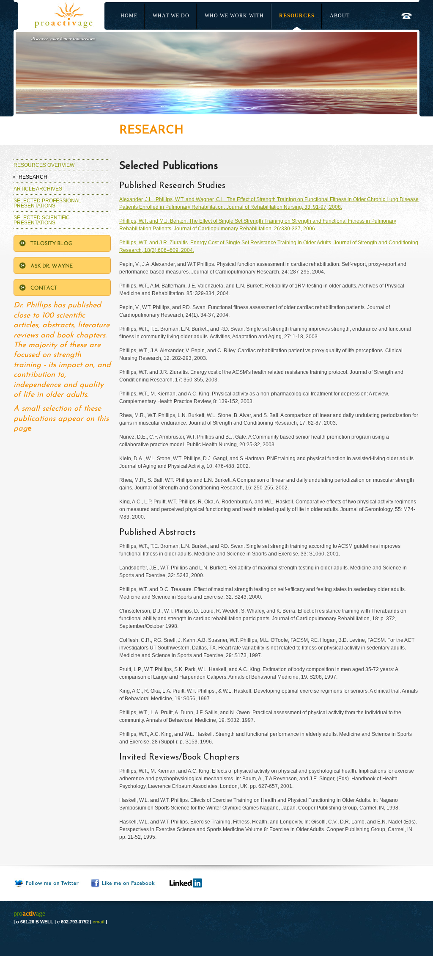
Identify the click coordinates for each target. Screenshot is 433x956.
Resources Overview (44, 165)
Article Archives (38, 189)
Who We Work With (234, 16)
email (98, 921)
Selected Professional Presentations (47, 203)
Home (129, 16)
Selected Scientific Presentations (42, 220)
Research (33, 177)
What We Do (171, 16)
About (340, 16)
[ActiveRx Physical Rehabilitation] (54, 15)
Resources (297, 16)
